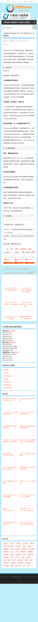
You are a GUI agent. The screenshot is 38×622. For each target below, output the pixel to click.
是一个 (17, 557)
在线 (12, 549)
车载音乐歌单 (7, 382)
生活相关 (20, 560)
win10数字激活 (7, 388)
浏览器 (28, 557)
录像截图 (30, 551)
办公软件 (18, 546)
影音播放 (5, 554)
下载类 (32, 543)
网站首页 (7, 22)
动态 (11, 249)
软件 (24, 565)
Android (5, 543)
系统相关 (13, 563)
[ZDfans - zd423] (19, 8)
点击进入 (12, 331)
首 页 (2, 1)
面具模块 (6, 370)
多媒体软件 (14, 22)
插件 (24, 554)
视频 (12, 565)
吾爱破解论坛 (7, 385)
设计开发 (18, 565)
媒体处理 (14, 41)
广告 (16, 551)
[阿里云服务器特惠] (19, 252)
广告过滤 (6, 373)
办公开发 (10, 546)
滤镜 (4, 560)
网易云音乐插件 (7, 376)
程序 (26, 560)
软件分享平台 (19, 581)
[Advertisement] (19, 603)
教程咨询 (30, 554)
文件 (12, 557)
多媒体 (25, 1)
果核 (23, 557)
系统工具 (5, 563)
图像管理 (31, 1)
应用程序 (22, 551)
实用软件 (14, 1)
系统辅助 (20, 563)
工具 (12, 551)
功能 (24, 546)
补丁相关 (5, 565)
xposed (18, 543)
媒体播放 (31, 549)
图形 (16, 249)
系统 (31, 560)
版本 (14, 560)
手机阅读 (18, 554)
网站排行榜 (16, 576)
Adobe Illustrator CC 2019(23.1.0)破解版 (17, 269)
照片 (9, 560)
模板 (29, 249)
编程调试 (28, 563)
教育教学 (5, 557)
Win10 (12, 543)
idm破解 (5, 379)
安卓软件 (8, 1)
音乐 (29, 565)
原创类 (20, 1)
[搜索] (34, 22)
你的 (4, 546)
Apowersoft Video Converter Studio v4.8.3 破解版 (18, 273)
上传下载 (25, 543)
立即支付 (10, 232)
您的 (12, 554)
